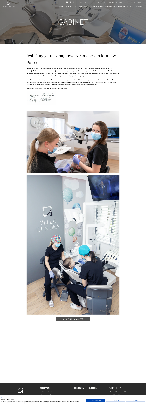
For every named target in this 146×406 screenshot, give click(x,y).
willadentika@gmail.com (118, 2)
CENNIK (126, 6)
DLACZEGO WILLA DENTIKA (82, 6)
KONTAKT (139, 6)
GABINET (61, 6)
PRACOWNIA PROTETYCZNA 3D (111, 6)
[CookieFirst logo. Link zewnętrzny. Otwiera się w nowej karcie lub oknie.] (2, 397)
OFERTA (96, 6)
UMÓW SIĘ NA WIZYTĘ (73, 319)
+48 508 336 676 (135, 2)
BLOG (132, 6)
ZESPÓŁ (68, 6)
